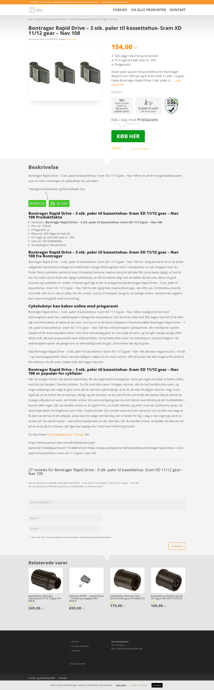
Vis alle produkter (148, 10)
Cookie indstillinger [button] (139, 685)
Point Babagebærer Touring (64, 434)
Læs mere (121, 685)
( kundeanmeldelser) (140, 149)
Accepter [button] (157, 685)
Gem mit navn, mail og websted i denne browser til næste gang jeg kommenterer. (72, 537)
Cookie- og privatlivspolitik (41, 678)
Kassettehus (40, 19)
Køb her (128, 136)
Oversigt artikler (78, 663)
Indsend (176, 546)
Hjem (30, 19)
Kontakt (178, 10)
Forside (120, 10)
